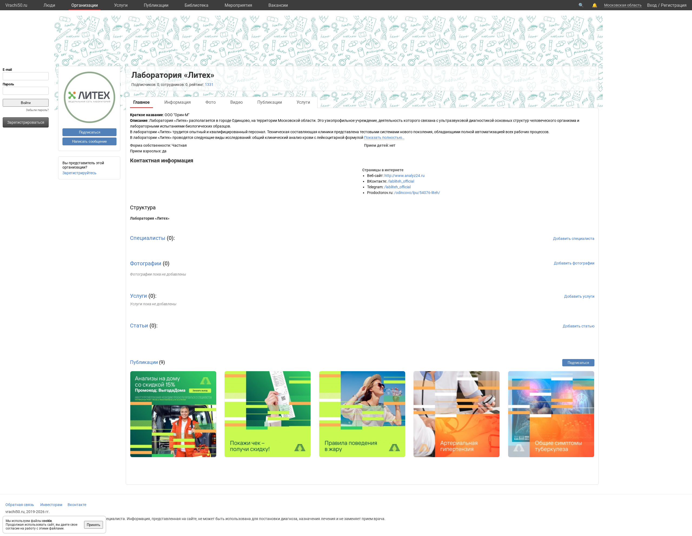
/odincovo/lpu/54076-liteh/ (417, 192)
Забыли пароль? (37, 110)
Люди (49, 5)
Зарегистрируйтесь (79, 173)
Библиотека (196, 5)
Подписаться (89, 132)
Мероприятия (238, 5)
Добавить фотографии (574, 263)
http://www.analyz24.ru (404, 175)
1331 (209, 84)
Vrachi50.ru (16, 5)
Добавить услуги (579, 296)
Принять (93, 525)
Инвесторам (51, 504)
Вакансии (278, 5)
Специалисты (147, 238)
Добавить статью (578, 326)
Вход (652, 5)
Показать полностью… (384, 137)
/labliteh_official (401, 181)
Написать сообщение (89, 141)
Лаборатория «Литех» (149, 218)
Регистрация (674, 5)
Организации (84, 5)
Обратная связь (19, 504)
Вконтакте (77, 504)
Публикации (156, 5)
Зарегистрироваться (25, 122)
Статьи (139, 325)
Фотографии (145, 263)
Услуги (121, 5)
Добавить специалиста (573, 238)
